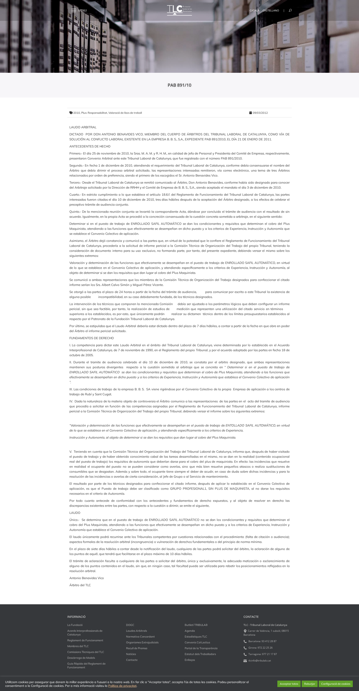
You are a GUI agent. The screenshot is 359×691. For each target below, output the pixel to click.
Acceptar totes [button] (289, 683)
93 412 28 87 (269, 641)
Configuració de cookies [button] (335, 683)
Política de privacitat (122, 686)
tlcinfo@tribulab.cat (259, 660)
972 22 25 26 (265, 647)
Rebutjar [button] (309, 683)
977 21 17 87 (269, 654)
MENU (82, 10)
